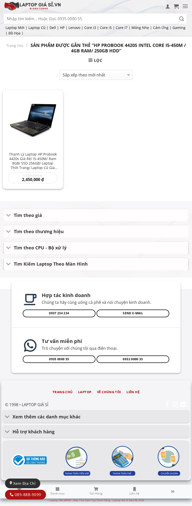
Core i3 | (91, 27)
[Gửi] (181, 19)
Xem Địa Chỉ (24, 483)
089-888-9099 (27, 494)
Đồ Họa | (16, 33)
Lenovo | (75, 27)
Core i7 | (123, 27)
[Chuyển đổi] (9, 215)
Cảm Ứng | (162, 27)
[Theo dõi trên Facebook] (167, 405)
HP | (64, 27)
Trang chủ (14, 45)
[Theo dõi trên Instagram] (175, 405)
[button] (176, 6)
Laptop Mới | (17, 27)
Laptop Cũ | (38, 27)
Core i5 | (107, 27)
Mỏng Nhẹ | (142, 27)
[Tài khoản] (167, 6)
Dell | (54, 27)
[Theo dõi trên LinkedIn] (183, 405)
